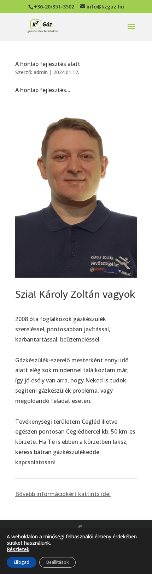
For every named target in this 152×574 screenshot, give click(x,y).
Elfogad (21, 562)
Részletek (18, 549)
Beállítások (57, 562)
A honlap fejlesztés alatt (47, 64)
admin (41, 72)
